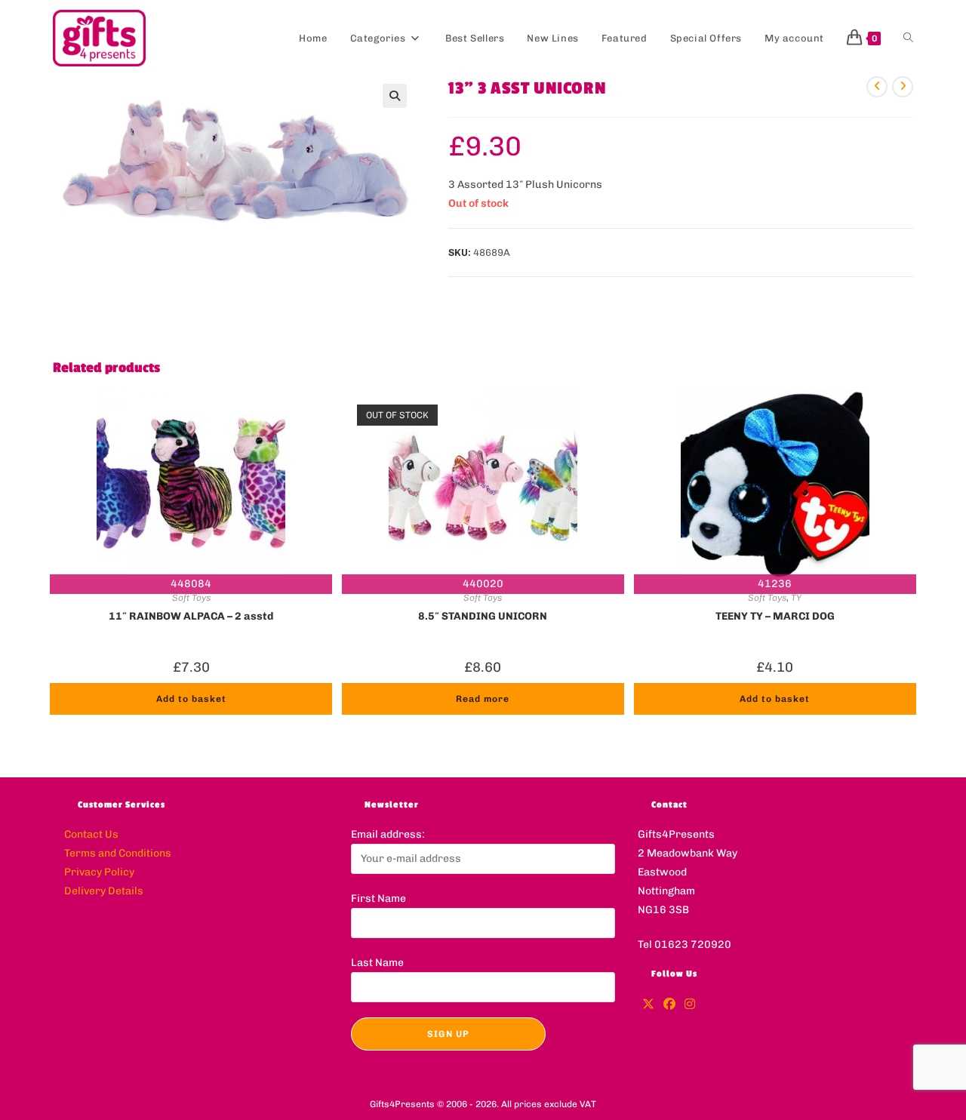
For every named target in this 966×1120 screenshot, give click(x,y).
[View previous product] (877, 86)
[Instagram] (690, 1005)
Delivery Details (103, 891)
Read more (482, 699)
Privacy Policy (99, 872)
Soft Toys (191, 597)
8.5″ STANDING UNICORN (482, 616)
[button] (395, 96)
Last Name (377, 962)
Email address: (388, 834)
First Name (378, 898)
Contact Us (91, 834)
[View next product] (902, 86)
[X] (648, 1005)
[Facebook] (669, 1005)
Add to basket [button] (191, 699)
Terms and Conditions (117, 853)
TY (796, 597)
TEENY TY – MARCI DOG (775, 616)
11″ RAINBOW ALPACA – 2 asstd (191, 616)
